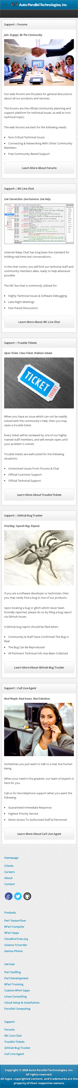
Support (9, 1022)
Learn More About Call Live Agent (39, 834)
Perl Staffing (12, 972)
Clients (8, 866)
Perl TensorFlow (15, 921)
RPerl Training (13, 984)
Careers (9, 872)
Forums (9, 1029)
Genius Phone (13, 951)
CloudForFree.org (16, 939)
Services (9, 964)
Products (10, 912)
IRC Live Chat (13, 1036)
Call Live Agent (14, 1054)
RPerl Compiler (14, 927)
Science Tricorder (15, 945)
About (8, 878)
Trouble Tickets (14, 1042)
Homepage (11, 858)
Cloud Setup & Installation (21, 1002)
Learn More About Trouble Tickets (39, 495)
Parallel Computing (17, 1009)
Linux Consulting (15, 996)
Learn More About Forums (39, 168)
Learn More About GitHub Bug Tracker (39, 667)
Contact (9, 884)
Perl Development (16, 978)
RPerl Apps (11, 933)
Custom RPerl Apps (17, 990)
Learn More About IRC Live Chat (39, 322)
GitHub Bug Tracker (17, 1048)
